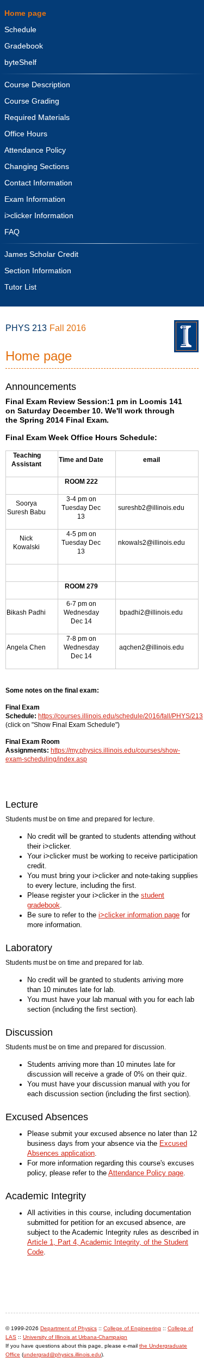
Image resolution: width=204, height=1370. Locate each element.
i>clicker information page (139, 915)
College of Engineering (132, 1328)
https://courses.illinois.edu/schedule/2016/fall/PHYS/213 (120, 716)
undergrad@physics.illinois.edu (62, 1354)
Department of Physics (68, 1328)
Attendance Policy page (145, 1173)
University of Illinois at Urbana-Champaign (75, 1337)
